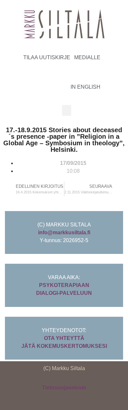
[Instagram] (112, 71)
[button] (66, 110)
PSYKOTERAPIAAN (64, 285)
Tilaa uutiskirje (46, 57)
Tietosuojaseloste (64, 387)
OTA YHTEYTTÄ (64, 338)
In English (85, 87)
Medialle (87, 57)
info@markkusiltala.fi (64, 232)
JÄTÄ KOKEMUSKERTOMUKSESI (64, 346)
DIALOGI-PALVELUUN (64, 293)
